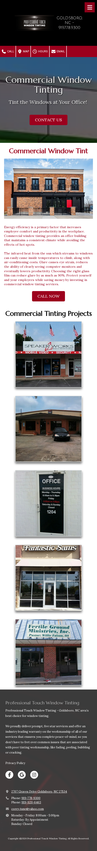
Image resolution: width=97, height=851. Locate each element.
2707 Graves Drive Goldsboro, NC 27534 (39, 792)
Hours (42, 51)
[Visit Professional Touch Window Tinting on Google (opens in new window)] (22, 775)
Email (60, 51)
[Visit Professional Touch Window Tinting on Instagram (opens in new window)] (34, 775)
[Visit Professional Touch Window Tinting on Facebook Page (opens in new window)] (9, 775)
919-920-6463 (31, 802)
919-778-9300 (30, 798)
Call (10, 51)
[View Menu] (90, 7)
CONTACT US (48, 119)
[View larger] (48, 189)
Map (25, 51)
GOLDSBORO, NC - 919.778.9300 (69, 23)
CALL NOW (48, 296)
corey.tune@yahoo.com (27, 809)
